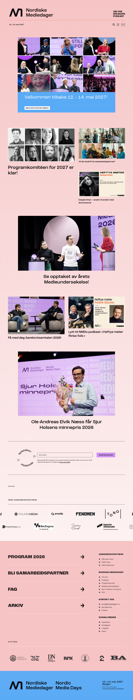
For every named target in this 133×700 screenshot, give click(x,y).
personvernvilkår (64, 462)
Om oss (117, 11)
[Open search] (114, 25)
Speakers (119, 14)
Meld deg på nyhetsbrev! (37, 108)
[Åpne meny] (118, 24)
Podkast (118, 16)
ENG (123, 24)
